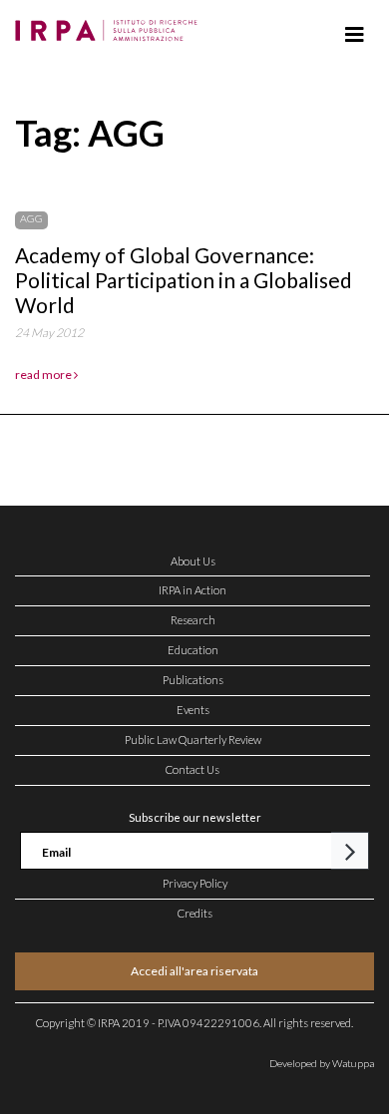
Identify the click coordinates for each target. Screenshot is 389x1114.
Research (193, 619)
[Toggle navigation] (354, 35)
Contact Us (192, 769)
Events (193, 709)
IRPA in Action (192, 589)
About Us (193, 561)
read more (44, 374)
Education (193, 649)
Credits (195, 913)
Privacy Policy (195, 883)
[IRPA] (110, 25)
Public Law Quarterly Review (193, 739)
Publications (193, 679)
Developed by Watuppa (321, 1063)
